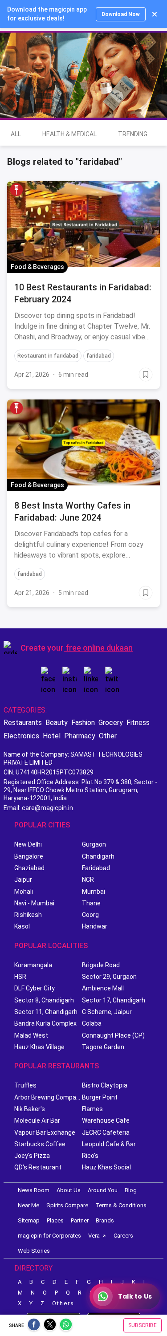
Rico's (90, 1155)
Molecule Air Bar (37, 1120)
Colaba (92, 1023)
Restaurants (23, 722)
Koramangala (33, 965)
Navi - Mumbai (34, 903)
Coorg (90, 914)
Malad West (31, 1035)
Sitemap (29, 1220)
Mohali (23, 891)
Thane (91, 903)
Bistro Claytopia (104, 1085)
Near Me (28, 1205)
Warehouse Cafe (106, 1120)
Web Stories (34, 1250)
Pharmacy (79, 736)
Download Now (121, 14)
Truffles (25, 1085)
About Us (69, 1190)
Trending (132, 134)
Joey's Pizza (32, 1155)
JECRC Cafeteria (106, 1132)
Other (108, 736)
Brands (105, 1220)
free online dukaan (99, 647)
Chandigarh (98, 856)
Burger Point (100, 1097)
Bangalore (28, 856)
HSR (20, 976)
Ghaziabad (29, 868)
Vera (94, 1235)
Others (63, 1303)
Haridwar (94, 926)
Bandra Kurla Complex (45, 1023)
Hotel (52, 736)
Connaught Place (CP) (113, 1035)
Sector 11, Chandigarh (45, 1011)
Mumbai (93, 891)
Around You (103, 1190)
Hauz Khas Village (39, 1047)
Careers (123, 1235)
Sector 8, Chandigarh (44, 1000)
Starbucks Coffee (39, 1144)
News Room (33, 1190)
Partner (80, 1220)
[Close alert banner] (154, 14)
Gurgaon (94, 844)
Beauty (56, 722)
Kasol (22, 926)
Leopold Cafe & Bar (109, 1144)
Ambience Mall (103, 988)
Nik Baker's (29, 1108)
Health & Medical (69, 134)
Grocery (110, 722)
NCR (88, 879)
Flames (92, 1108)
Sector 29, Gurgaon (109, 976)
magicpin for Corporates (49, 1235)
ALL (16, 134)
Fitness (138, 722)
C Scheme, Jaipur (107, 1011)
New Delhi (28, 844)
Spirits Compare (67, 1205)
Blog (131, 1190)
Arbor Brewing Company (48, 1097)
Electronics (21, 736)
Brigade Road (101, 965)
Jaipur (23, 879)
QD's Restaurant (37, 1167)
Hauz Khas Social (106, 1167)
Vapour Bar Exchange (44, 1132)
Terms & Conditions (121, 1205)
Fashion (83, 722)
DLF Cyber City (34, 988)
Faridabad (96, 868)
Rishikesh (28, 914)
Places (55, 1220)
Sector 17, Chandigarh (113, 1000)
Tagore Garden (103, 1047)
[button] (16, 189)
